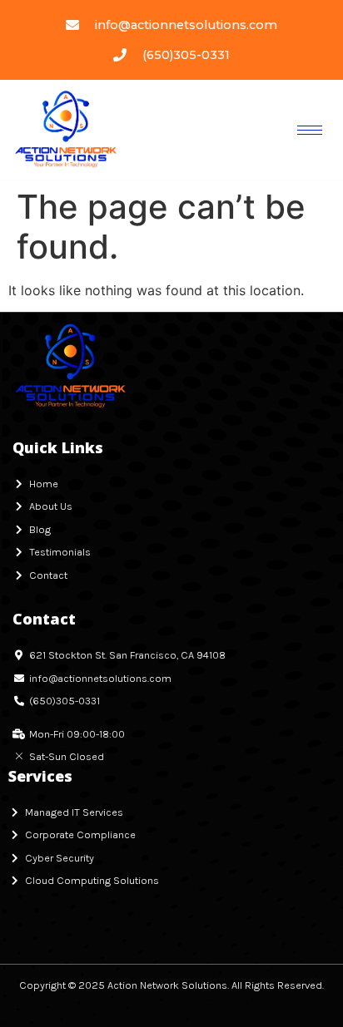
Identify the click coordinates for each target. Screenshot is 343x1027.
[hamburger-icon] (310, 130)
